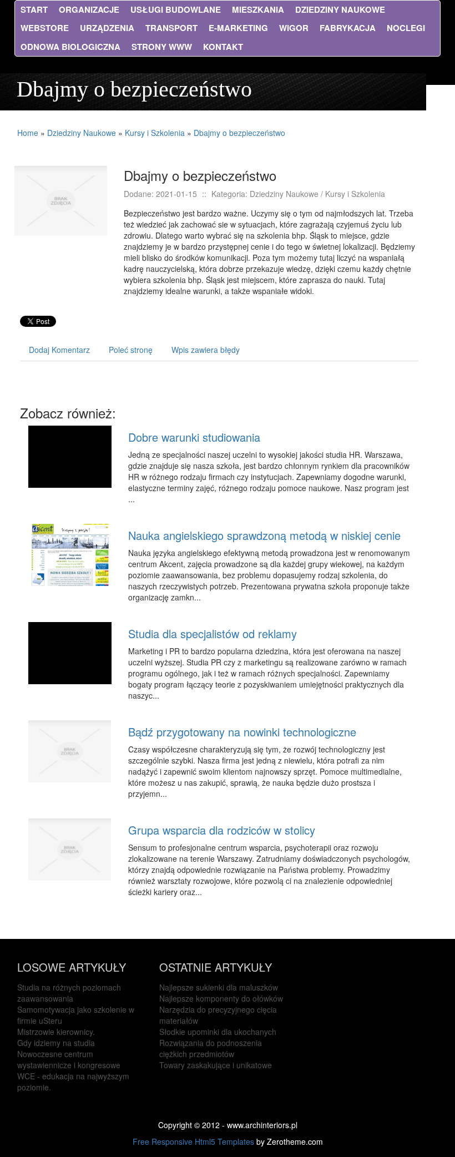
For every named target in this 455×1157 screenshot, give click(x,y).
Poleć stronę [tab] (131, 349)
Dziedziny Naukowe (81, 132)
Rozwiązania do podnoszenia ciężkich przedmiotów (210, 1048)
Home (27, 132)
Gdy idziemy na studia (56, 1042)
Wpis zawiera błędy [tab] (205, 349)
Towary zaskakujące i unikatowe (215, 1064)
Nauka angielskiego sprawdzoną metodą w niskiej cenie (264, 535)
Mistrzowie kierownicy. (56, 1031)
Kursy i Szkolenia (155, 132)
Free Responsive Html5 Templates (193, 1141)
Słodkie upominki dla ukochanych (217, 1031)
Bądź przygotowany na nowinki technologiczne (242, 732)
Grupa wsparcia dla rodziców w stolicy (221, 830)
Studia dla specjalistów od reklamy (212, 633)
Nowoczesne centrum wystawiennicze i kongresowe (68, 1059)
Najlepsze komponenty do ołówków (221, 998)
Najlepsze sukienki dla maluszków (218, 987)
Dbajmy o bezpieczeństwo (239, 132)
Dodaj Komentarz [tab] (59, 349)
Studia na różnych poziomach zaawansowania (69, 993)
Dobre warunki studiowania (194, 437)
